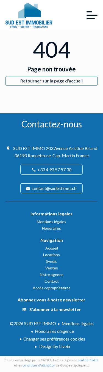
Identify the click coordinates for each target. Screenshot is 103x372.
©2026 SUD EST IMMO (33, 323)
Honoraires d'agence (54, 331)
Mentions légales (78, 323)
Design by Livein (54, 346)
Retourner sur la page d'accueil (51, 80)
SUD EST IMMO (29, 148)
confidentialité (88, 360)
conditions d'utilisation (39, 365)
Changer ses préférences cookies (54, 338)
